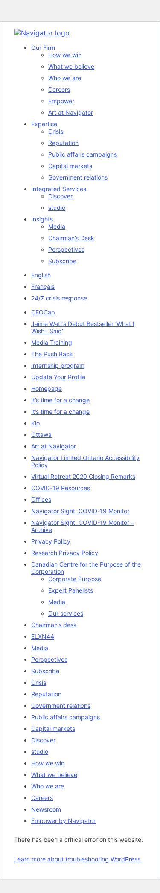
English (41, 275)
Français (43, 286)
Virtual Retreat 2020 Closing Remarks (83, 476)
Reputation (63, 142)
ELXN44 (42, 636)
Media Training (51, 342)
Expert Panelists (70, 590)
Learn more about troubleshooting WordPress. (78, 859)
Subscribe (62, 261)
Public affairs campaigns (82, 154)
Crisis (55, 131)
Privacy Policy (50, 541)
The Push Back (52, 354)
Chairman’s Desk (71, 237)
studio (56, 207)
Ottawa (41, 434)
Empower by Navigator (63, 820)
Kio (35, 423)
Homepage (46, 388)
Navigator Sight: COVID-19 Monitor (80, 511)
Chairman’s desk (54, 624)
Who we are (64, 77)
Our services (65, 613)
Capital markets (70, 165)
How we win (64, 54)
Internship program (57, 365)
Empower (61, 101)
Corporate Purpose (74, 578)
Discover (60, 196)
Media (56, 226)
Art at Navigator (70, 112)
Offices (41, 499)
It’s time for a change (60, 400)
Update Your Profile (58, 377)
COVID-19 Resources (60, 488)
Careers (59, 89)
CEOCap (43, 312)
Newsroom (46, 809)
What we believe (71, 66)
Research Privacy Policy (64, 552)
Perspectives (66, 249)
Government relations (78, 177)
